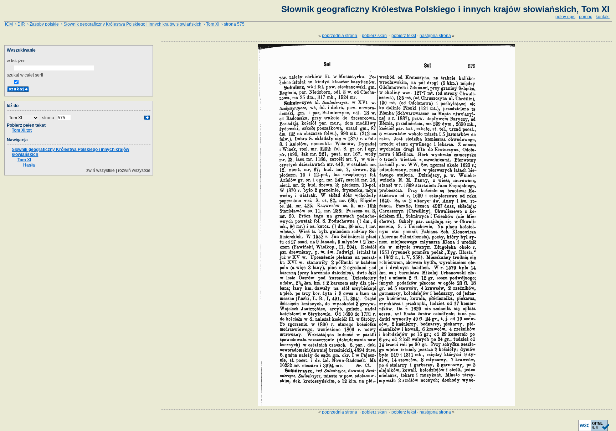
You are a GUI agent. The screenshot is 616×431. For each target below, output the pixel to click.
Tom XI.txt (22, 130)
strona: (49, 117)
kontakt (603, 16)
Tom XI (212, 24)
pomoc (585, 16)
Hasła (29, 165)
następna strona (435, 35)
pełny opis (565, 16)
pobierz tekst (403, 35)
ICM (9, 24)
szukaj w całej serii (25, 75)
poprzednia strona (339, 35)
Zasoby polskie (44, 24)
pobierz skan (374, 35)
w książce (16, 60)
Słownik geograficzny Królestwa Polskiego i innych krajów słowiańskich (132, 24)
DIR (21, 24)
